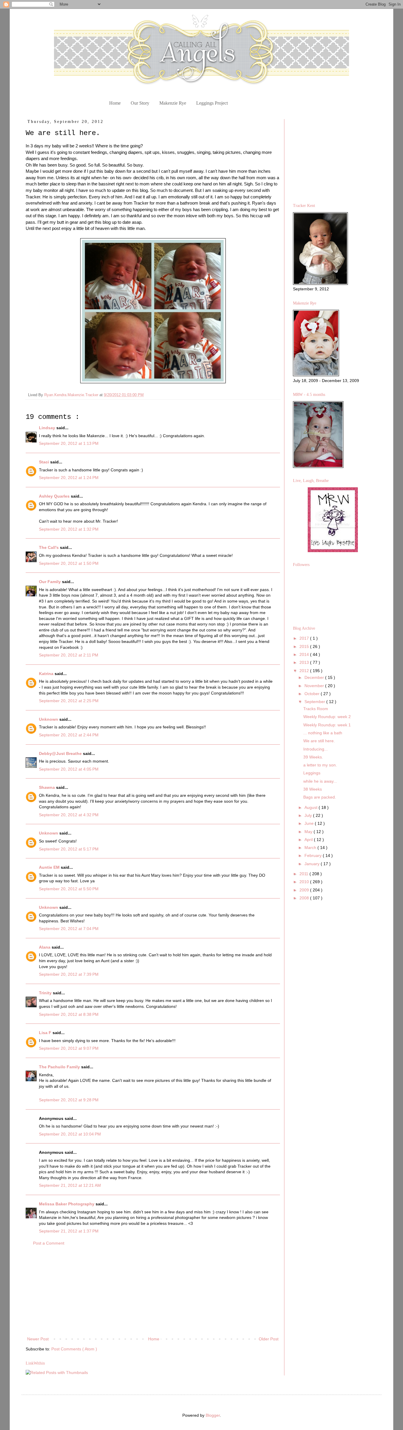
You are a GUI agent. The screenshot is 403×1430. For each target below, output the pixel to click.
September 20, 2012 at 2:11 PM (68, 655)
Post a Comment (48, 1243)
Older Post (269, 1339)
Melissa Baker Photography (67, 1204)
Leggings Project (212, 103)
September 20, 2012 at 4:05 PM (69, 769)
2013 (304, 662)
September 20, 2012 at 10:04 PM (70, 1134)
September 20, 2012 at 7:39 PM (69, 974)
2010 (304, 881)
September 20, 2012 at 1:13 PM (69, 443)
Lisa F (46, 1032)
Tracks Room (315, 708)
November (314, 685)
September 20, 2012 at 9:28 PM (69, 1099)
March (310, 847)
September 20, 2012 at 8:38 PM (69, 1014)
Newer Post (38, 1339)
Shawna (47, 787)
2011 (304, 873)
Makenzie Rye (172, 103)
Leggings (311, 773)
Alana (45, 947)
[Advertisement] (153, 1291)
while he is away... (320, 781)
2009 (304, 890)
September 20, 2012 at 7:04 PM (69, 928)
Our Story (140, 103)
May (309, 831)
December (314, 677)
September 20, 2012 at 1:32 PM (69, 529)
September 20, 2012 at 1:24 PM (69, 477)
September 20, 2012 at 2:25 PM (69, 700)
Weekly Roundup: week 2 (327, 716)
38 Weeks (312, 789)
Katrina (47, 673)
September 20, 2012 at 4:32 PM (69, 814)
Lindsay (47, 427)
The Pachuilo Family (60, 1066)
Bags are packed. (319, 797)
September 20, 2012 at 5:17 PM (69, 849)
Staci (44, 462)
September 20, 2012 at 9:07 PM (69, 1048)
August (311, 807)
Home (115, 103)
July (308, 815)
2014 (304, 654)
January (312, 863)
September (315, 701)
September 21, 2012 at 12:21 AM (70, 1185)
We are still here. (319, 740)
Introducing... (315, 749)
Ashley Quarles (55, 496)
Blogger (213, 1415)
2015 (304, 646)
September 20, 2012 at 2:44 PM (69, 735)
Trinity (46, 992)
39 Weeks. (313, 757)
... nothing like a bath (322, 732)
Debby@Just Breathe (61, 753)
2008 (304, 898)
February (313, 855)
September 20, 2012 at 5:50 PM (69, 888)
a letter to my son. (320, 765)
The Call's (49, 547)
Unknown (49, 719)
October (312, 693)
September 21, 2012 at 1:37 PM (69, 1231)
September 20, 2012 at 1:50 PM (69, 563)
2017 (304, 638)
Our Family (50, 581)
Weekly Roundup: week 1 (327, 725)
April (309, 839)
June (309, 823)
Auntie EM (50, 867)
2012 (304, 670)
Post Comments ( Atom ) (74, 1349)
